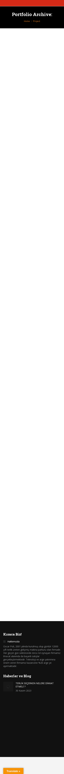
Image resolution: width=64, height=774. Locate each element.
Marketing (12, 178)
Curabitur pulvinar (23, 489)
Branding (11, 414)
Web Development (33, 495)
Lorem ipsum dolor (23, 333)
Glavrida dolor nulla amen (29, 252)
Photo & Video (25, 178)
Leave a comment (32, 498)
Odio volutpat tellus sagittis (31, 87)
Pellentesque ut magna (26, 409)
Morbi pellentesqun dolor (28, 573)
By (29, 92)
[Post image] (32, 61)
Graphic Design (15, 92)
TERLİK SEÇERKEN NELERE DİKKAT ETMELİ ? (35, 685)
